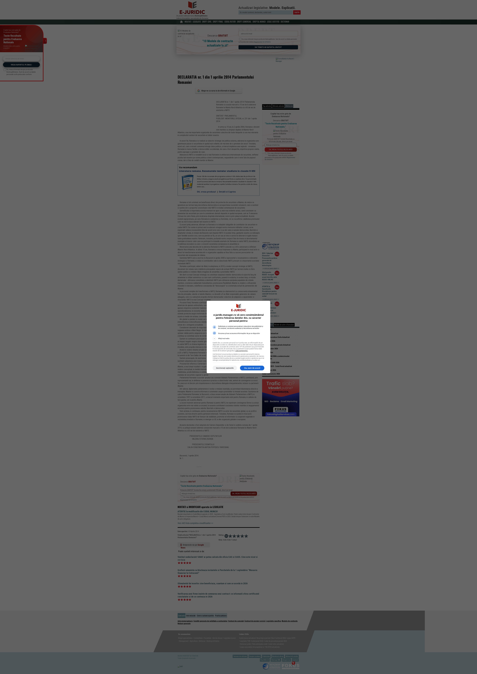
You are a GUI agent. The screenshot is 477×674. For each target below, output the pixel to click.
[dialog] (238, 337)
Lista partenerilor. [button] (241, 351)
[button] (238, 338)
